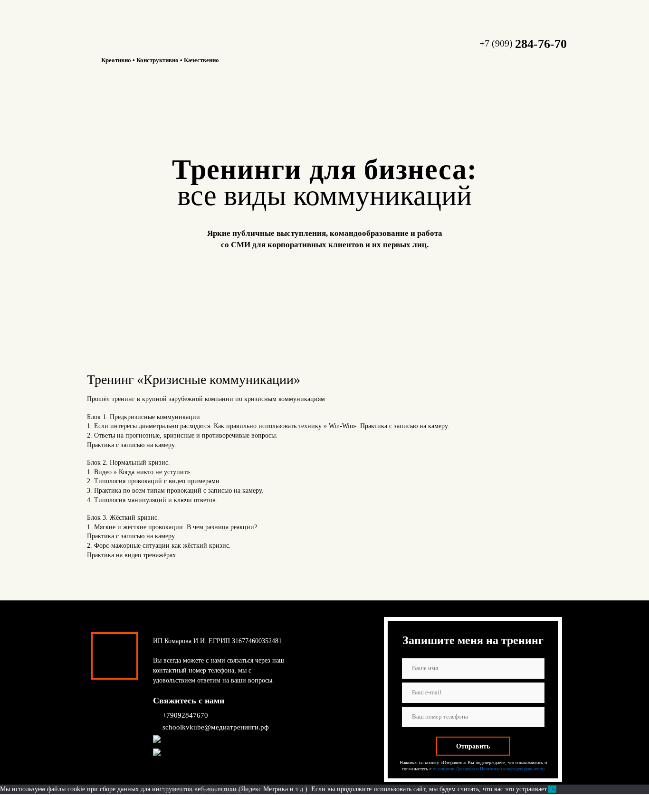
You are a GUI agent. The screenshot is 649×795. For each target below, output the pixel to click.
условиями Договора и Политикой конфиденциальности (488, 768)
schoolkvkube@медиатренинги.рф (215, 727)
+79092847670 (185, 715)
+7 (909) (523, 43)
